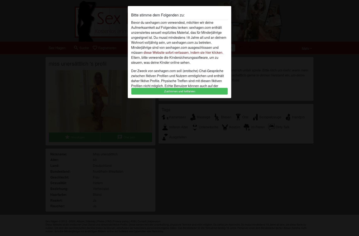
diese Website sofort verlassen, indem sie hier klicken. (183, 52)
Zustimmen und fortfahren (179, 91)
